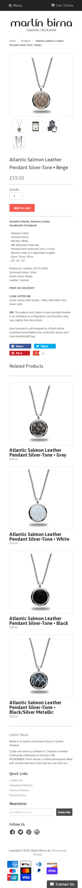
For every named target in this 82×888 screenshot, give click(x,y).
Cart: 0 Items (64, 5)
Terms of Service (19, 790)
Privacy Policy (17, 795)
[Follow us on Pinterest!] (29, 833)
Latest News (18, 735)
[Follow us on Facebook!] (13, 833)
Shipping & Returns (21, 785)
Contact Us (16, 780)
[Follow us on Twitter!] (21, 833)
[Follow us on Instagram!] (37, 833)
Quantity (14, 189)
